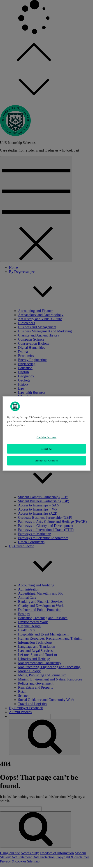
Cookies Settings (46, 437)
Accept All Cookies (46, 460)
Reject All (47, 448)
